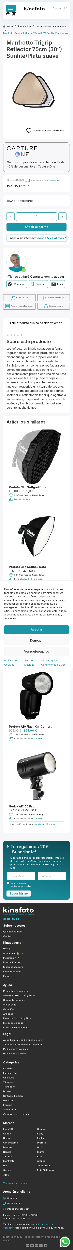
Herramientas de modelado (51, 26)
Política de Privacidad (15, 1049)
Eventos (8, 976)
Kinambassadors (13, 967)
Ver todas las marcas (15, 1183)
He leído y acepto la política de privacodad (21, 884)
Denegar (36, 640)
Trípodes (8, 1082)
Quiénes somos (12, 931)
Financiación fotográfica (17, 1018)
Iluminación (24, 26)
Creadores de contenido (17, 1114)
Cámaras (8, 1068)
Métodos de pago (13, 1023)
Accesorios (10, 1109)
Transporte (9, 1086)
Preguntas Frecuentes (16, 991)
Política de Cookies (14, 1053)
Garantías (8, 1009)
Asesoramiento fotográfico (19, 995)
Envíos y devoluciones (16, 1027)
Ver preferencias (36, 651)
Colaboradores (12, 971)
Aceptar (36, 629)
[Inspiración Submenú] (19, 958)
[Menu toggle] (11, 8)
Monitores (9, 1100)
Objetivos (8, 1077)
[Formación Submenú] (19, 962)
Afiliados (8, 1013)
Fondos (7, 1105)
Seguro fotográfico (14, 1000)
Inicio (10, 26)
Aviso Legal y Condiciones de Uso (22, 1040)
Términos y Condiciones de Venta (22, 1044)
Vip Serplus (9, 1004)
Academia (11, 953)
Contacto (8, 936)
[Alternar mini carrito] (14, 14)
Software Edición (13, 1096)
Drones (7, 1091)
